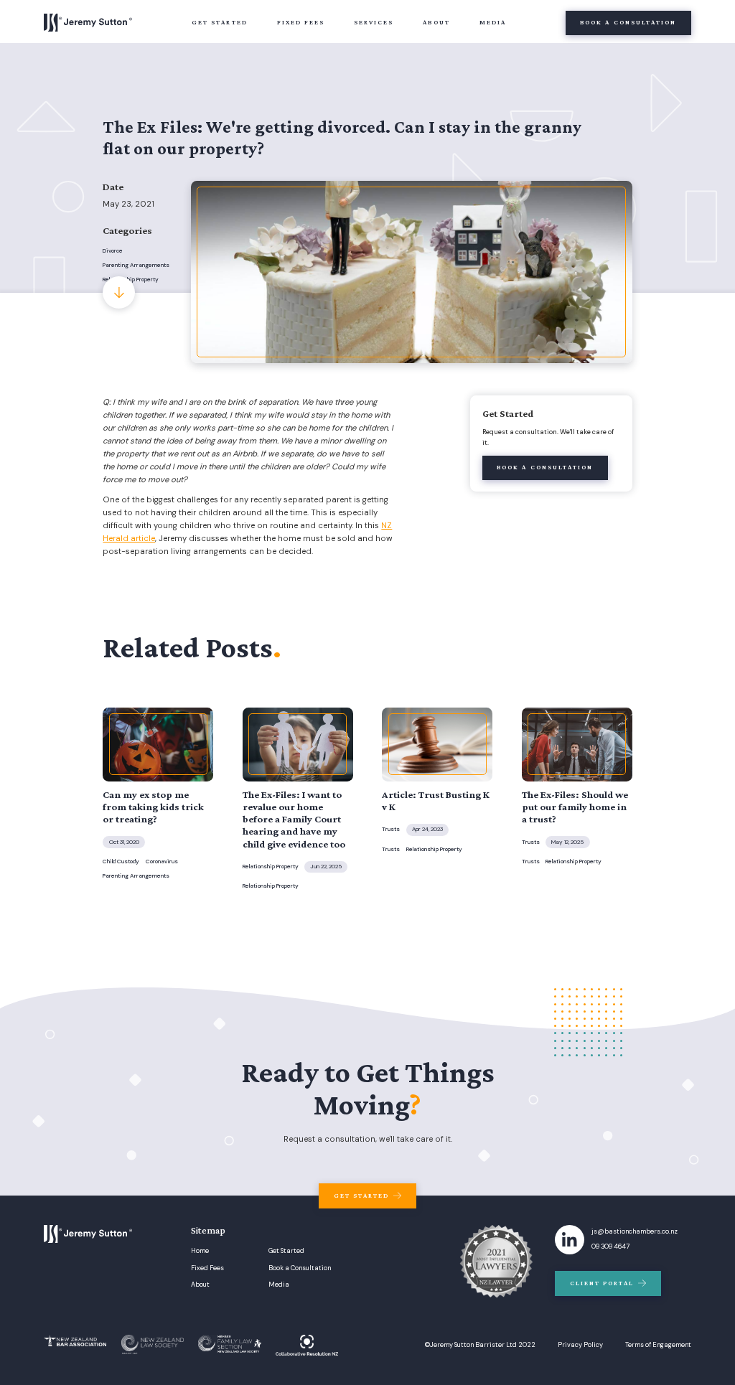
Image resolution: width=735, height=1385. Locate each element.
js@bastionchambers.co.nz (634, 1232)
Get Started (220, 22)
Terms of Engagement (658, 1345)
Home (200, 1251)
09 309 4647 (610, 1247)
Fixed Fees (300, 22)
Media (492, 22)
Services (373, 22)
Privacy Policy (580, 1345)
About (436, 22)
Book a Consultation (299, 1268)
